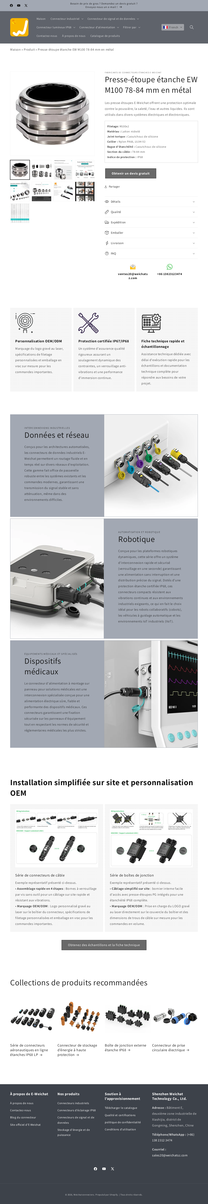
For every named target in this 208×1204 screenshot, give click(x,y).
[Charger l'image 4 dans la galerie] (84, 170)
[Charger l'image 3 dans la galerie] (63, 170)
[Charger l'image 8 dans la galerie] (84, 191)
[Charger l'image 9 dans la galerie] (20, 213)
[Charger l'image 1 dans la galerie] (20, 170)
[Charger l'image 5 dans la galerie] (20, 191)
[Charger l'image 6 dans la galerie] (41, 191)
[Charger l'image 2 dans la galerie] (41, 170)
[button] (66, 18)
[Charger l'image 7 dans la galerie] (63, 191)
